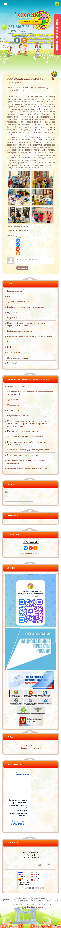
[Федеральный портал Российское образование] (30, 705)
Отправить (22, 268)
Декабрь (25, 88)
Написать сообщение (18, 823)
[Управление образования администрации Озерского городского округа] (16, 705)
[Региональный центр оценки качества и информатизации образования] (23, 713)
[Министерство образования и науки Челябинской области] (30, 696)
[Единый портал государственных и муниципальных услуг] (31, 688)
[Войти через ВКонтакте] (18, 245)
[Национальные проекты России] (30, 669)
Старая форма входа (30, 553)
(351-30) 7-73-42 (21, 26)
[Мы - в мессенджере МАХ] (30, 627)
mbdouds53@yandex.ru (33, 907)
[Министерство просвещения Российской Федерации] (16, 696)
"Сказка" (30, 15)
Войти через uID (31, 542)
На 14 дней (30, 746)
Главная (10, 88)
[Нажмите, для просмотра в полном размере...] (19, 171)
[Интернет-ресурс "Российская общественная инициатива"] (45, 705)
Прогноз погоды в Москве (30, 748)
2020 (18, 88)
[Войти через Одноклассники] (18, 253)
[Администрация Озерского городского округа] (44, 696)
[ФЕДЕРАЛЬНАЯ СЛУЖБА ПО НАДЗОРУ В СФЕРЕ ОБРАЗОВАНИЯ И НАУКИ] (38, 713)
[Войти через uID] (18, 240)
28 (32, 88)
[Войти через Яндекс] (18, 249)
